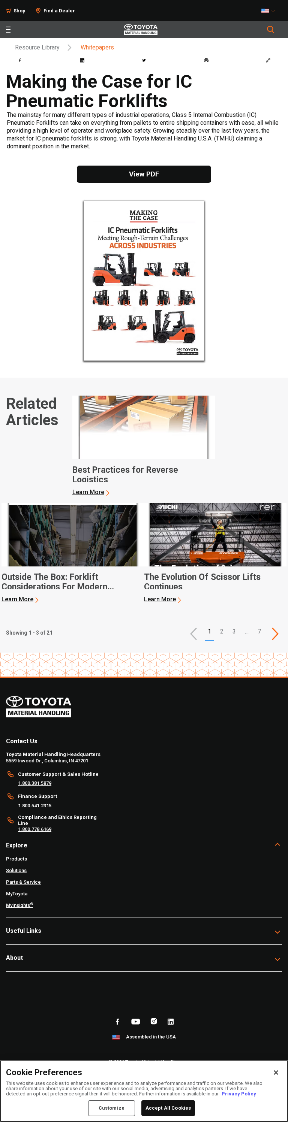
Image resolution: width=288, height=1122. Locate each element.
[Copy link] (268, 60)
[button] (193, 634)
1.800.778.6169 (34, 829)
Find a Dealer (59, 10)
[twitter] (144, 60)
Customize (111, 1108)
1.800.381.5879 (34, 783)
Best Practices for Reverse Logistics (125, 475)
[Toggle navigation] (8, 29)
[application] (143, 446)
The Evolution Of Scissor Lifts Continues (202, 582)
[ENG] (270, 10)
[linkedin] (82, 60)
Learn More (88, 492)
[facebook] (19, 60)
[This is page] (275, 634)
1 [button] (209, 631)
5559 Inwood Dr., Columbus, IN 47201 (47, 760)
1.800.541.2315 (34, 805)
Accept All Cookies (168, 1108)
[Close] (276, 1072)
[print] (206, 60)
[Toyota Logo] (141, 29)
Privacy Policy (239, 1094)
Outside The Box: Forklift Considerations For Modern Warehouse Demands (54, 582)
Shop (20, 10)
